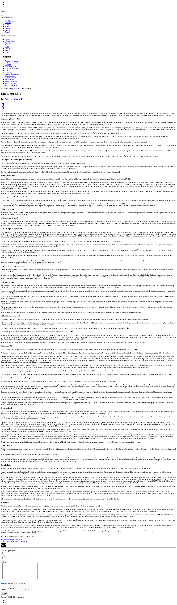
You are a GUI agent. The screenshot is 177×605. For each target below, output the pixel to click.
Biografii (8, 65)
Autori (7, 24)
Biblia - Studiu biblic (11, 63)
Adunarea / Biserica (11, 61)
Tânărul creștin (10, 79)
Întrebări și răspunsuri (12, 74)
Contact (7, 32)
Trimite (4, 593)
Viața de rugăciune (11, 85)
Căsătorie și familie (11, 66)
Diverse (7, 70)
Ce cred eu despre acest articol (12, 540)
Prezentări (8, 23)
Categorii (8, 39)
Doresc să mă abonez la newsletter (14, 583)
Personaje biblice (10, 78)
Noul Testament (10, 76)
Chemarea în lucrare (11, 68)
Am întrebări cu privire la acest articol (14, 541)
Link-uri (7, 28)
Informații (8, 30)
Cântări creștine (10, 21)
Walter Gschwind (12, 99)
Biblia (7, 26)
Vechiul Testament (11, 81)
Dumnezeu (8, 72)
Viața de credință (10, 83)
